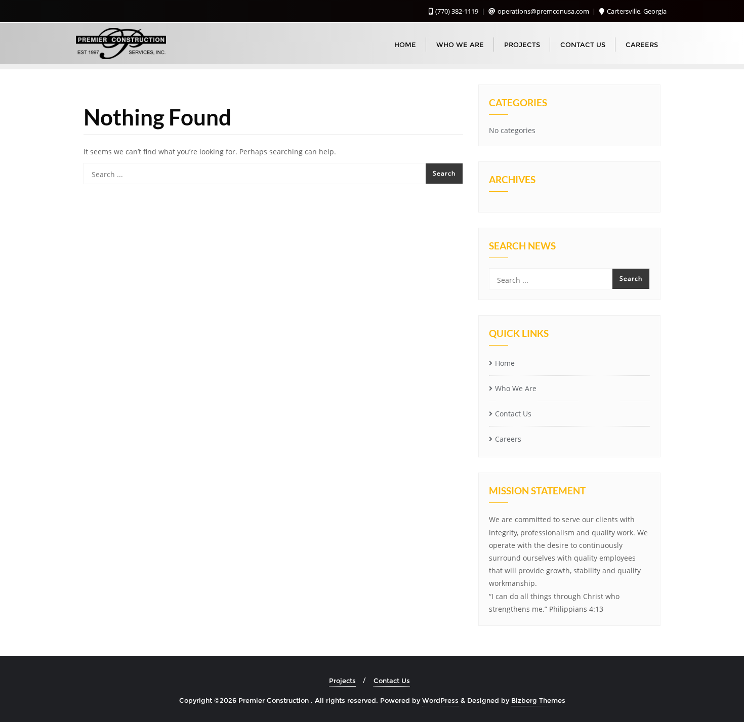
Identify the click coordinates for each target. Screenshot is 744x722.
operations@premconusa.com (543, 11)
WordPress (440, 700)
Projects (342, 680)
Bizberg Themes (538, 700)
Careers (508, 439)
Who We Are (515, 388)
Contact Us (513, 413)
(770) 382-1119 (457, 11)
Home (505, 363)
